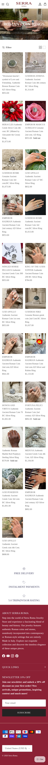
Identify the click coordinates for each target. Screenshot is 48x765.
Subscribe (24, 713)
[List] (44, 47)
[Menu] (3, 4)
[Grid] (40, 47)
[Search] (9, 4)
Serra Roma (12, 756)
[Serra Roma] (24, 4)
